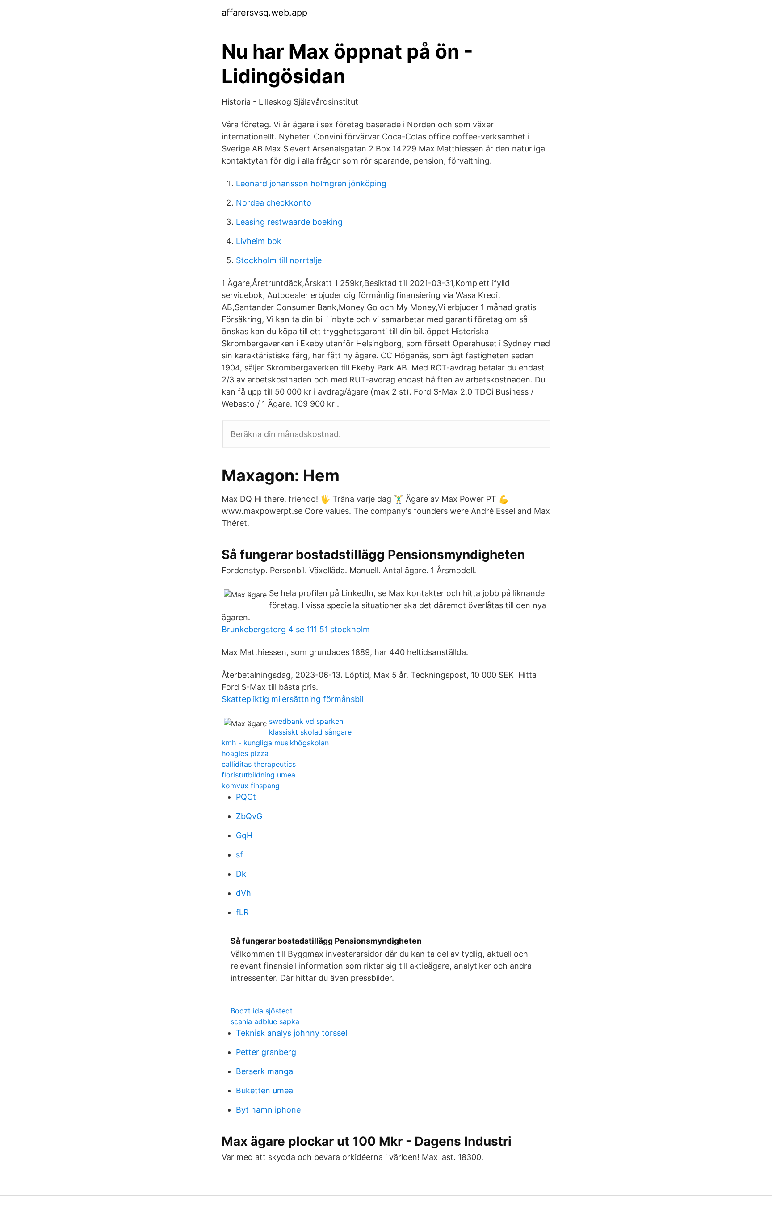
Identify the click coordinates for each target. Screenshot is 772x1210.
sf (239, 854)
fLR (242, 912)
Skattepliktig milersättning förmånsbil (292, 699)
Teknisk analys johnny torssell (292, 1033)
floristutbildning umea (258, 774)
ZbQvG (249, 816)
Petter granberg (266, 1052)
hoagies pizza (245, 753)
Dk (241, 873)
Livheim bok (258, 241)
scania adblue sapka (265, 1021)
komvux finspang (251, 785)
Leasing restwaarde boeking (289, 222)
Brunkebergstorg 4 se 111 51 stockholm (296, 629)
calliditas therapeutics (259, 764)
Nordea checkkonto (273, 202)
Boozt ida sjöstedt (262, 1010)
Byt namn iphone (268, 1109)
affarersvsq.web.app (264, 12)
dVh (243, 893)
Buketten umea (264, 1090)
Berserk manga (264, 1071)
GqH (244, 835)
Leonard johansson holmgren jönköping (311, 183)
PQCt (246, 797)
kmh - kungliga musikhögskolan (275, 742)
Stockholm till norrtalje (279, 260)
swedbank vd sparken (306, 721)
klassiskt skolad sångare (310, 731)
